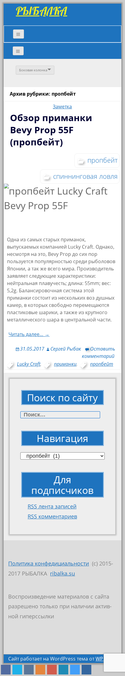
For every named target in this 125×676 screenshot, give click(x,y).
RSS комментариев (52, 516)
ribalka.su (62, 573)
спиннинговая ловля (85, 176)
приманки (65, 364)
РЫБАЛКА (41, 11)
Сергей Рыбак (65, 348)
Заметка (62, 106)
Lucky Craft (28, 364)
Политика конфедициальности (48, 563)
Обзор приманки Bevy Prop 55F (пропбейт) (51, 129)
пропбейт (102, 160)
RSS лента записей (52, 506)
